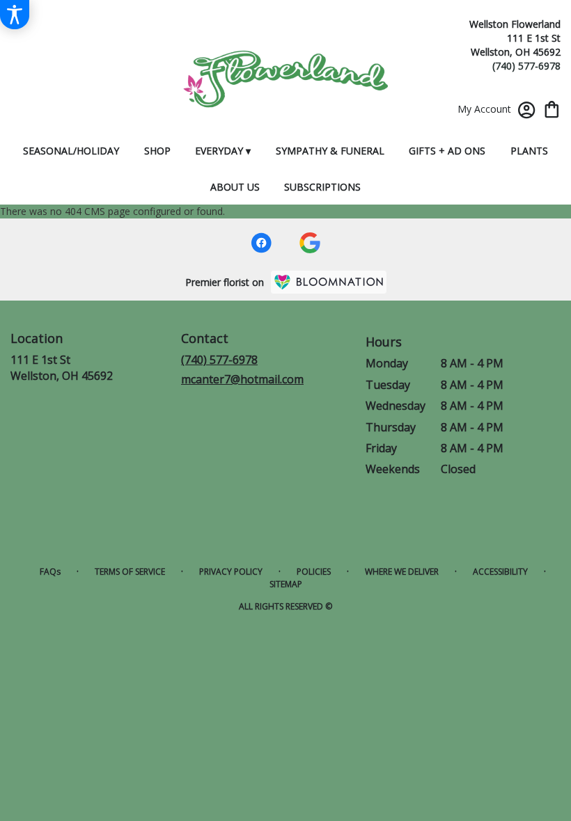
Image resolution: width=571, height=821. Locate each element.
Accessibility (500, 571)
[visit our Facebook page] (261, 242)
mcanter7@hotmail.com (242, 379)
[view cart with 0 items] (552, 108)
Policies (314, 571)
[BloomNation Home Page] (328, 282)
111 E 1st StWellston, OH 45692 (61, 367)
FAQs (50, 571)
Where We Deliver (402, 571)
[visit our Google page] (310, 242)
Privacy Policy (231, 571)
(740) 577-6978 (526, 65)
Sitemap (285, 584)
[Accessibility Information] (14, 14)
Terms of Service (130, 571)
